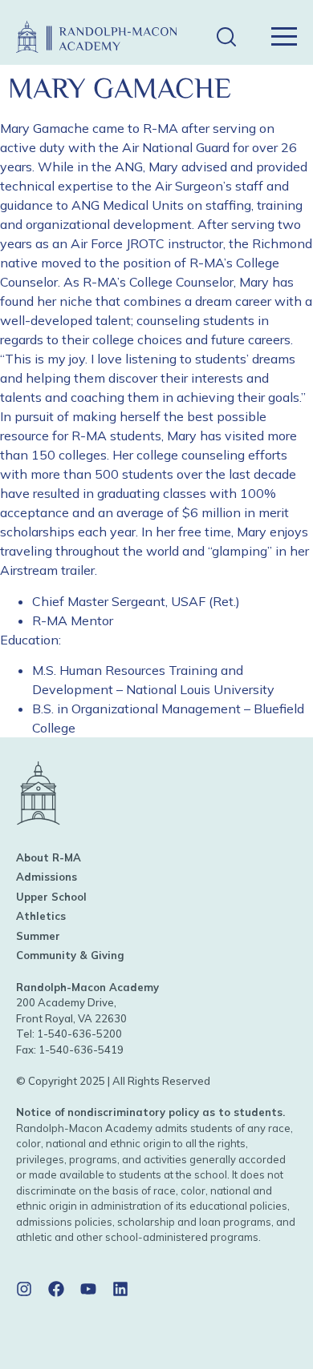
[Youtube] (88, 1289)
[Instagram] (24, 1289)
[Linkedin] (120, 1289)
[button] (226, 37)
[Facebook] (56, 1289)
